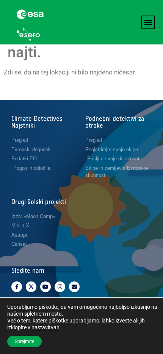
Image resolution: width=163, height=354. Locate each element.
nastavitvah (45, 327)
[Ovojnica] (74, 286)
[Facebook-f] (16, 286)
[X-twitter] (31, 286)
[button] (148, 22)
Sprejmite (24, 341)
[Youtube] (45, 286)
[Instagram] (60, 286)
